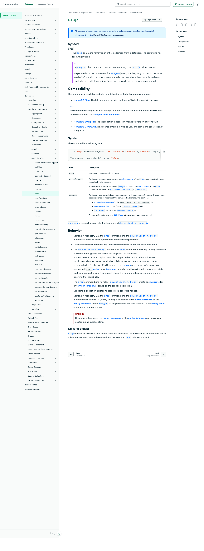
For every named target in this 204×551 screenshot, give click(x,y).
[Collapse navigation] (59, 533)
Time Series (29, 47)
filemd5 (38, 211)
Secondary (112, 269)
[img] (177, 24)
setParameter (41, 291)
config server (158, 303)
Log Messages (34, 340)
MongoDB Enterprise (84, 121)
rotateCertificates (43, 274)
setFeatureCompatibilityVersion (47, 282)
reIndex (38, 265)
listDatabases (40, 251)
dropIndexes (40, 207)
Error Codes (33, 327)
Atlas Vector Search (33, 42)
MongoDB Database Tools (39, 349)
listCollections (41, 247)
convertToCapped (43, 176)
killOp (37, 242)
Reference (100, 12)
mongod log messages (104, 202)
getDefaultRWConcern (45, 229)
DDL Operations (35, 314)
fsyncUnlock (40, 220)
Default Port (33, 318)
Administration (136, 12)
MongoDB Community (85, 126)
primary (127, 265)
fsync (37, 216)
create (38, 180)
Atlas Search (30, 38)
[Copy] (164, 151)
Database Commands (117, 12)
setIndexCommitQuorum (46, 287)
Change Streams (87, 285)
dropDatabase (41, 198)
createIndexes (41, 185)
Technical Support (32, 389)
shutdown (39, 300)
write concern (127, 179)
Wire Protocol (34, 354)
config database (82, 303)
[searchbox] (143, 4)
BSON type (118, 215)
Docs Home (73, 12)
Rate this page (182, 19)
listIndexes (39, 256)
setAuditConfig (41, 278)
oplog (96, 269)
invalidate (154, 281)
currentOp (39, 189)
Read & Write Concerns (38, 322)
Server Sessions (34, 367)
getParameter (41, 234)
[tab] (28, 3)
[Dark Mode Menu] (198, 4)
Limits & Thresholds (36, 345)
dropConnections (42, 202)
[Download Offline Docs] (53, 533)
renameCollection (43, 269)
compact (39, 171)
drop (37, 194)
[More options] (160, 20)
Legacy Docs (86, 12)
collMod (38, 167)
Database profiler (101, 206)
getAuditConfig (41, 225)
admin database (143, 299)
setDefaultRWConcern (44, 296)
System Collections (36, 376)
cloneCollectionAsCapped (46, 162)
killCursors (39, 238)
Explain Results (34, 331)
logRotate (39, 260)
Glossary (32, 336)
